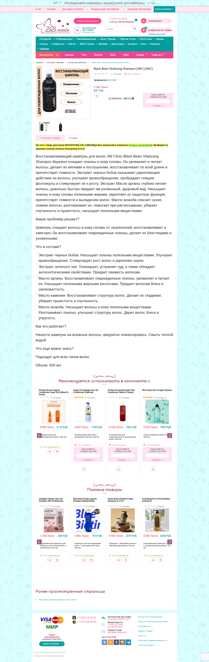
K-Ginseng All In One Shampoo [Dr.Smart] (156, 500)
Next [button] (169, 435)
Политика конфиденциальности (152, 640)
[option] (63, 91)
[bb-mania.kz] (53, 26)
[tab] (50, 138)
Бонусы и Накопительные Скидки (153, 621)
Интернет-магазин (55, 62)
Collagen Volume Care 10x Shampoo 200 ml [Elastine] (51, 500)
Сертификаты (144, 626)
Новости (142, 635)
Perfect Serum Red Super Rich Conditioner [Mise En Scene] (121, 391)
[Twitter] (128, 98)
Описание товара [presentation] (50, 137)
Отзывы (57, 398)
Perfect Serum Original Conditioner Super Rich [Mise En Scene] (53, 392)
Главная (39, 62)
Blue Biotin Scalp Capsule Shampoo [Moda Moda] (85, 500)
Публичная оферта (146, 645)
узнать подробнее (140, 145)
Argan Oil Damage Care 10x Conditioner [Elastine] (85, 391)
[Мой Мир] (133, 98)
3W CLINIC (112, 80)
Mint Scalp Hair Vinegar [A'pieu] (157, 390)
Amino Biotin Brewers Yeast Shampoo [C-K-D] (120, 500)
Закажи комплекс (163, 9)
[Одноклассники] (130, 98)
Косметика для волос (77, 62)
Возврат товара (145, 631)
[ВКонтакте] (125, 98)
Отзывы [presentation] (73, 137)
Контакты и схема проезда (150, 616)
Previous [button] (39, 435)
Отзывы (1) (161, 398)
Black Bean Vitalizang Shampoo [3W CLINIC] (58, 600)
